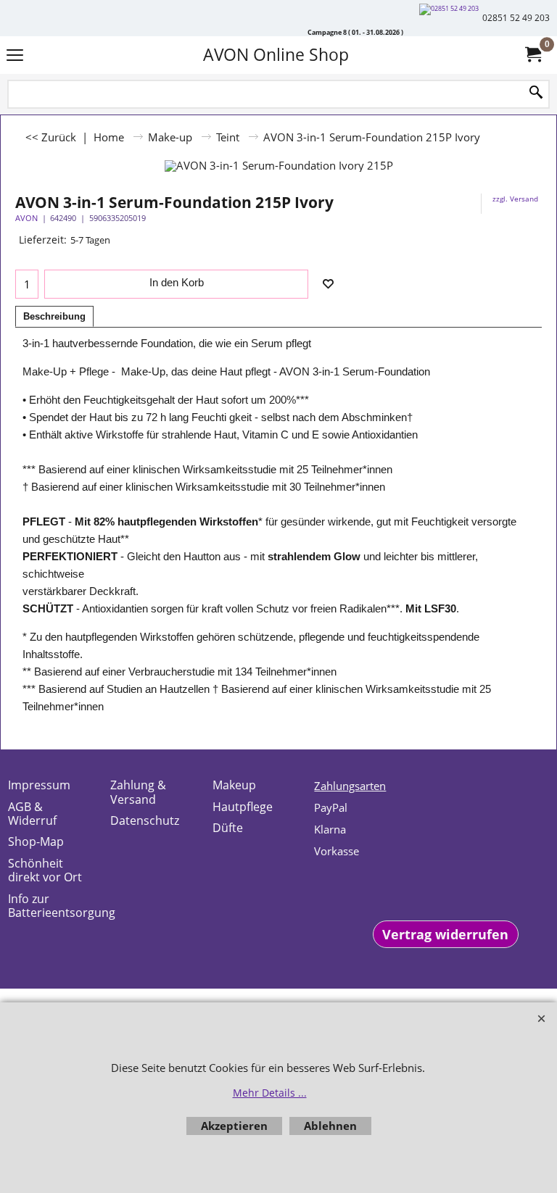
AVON (26, 217)
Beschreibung (54, 316)
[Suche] (535, 93)
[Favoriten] (328, 284)
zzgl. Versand (515, 199)
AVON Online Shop (276, 54)
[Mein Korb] (532, 55)
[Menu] (15, 56)
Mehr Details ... (270, 1093)
